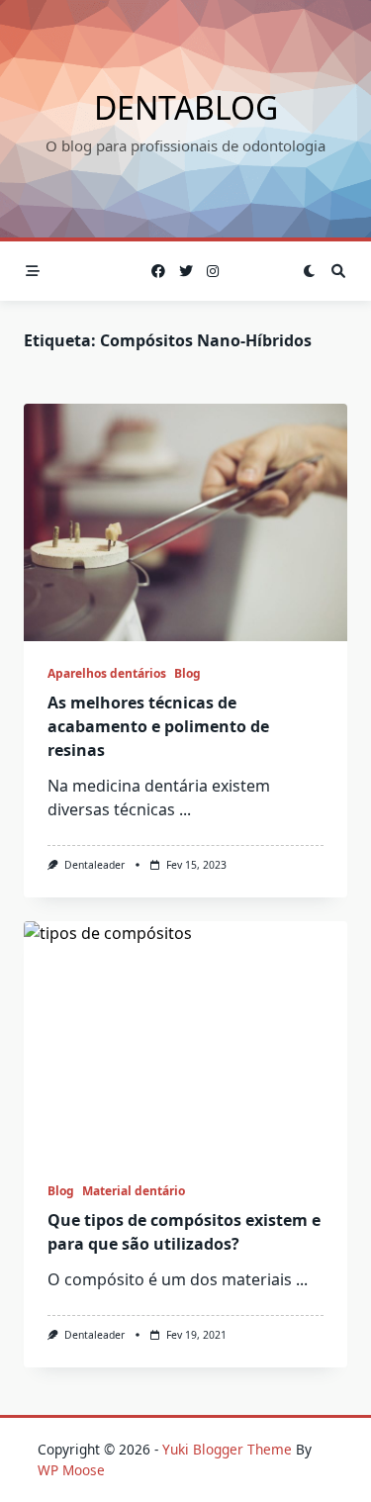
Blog (187, 673)
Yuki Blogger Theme (227, 1449)
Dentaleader (94, 865)
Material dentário (133, 1190)
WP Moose (71, 1469)
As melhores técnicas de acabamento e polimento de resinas (158, 726)
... (185, 809)
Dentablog (186, 107)
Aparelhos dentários (106, 673)
